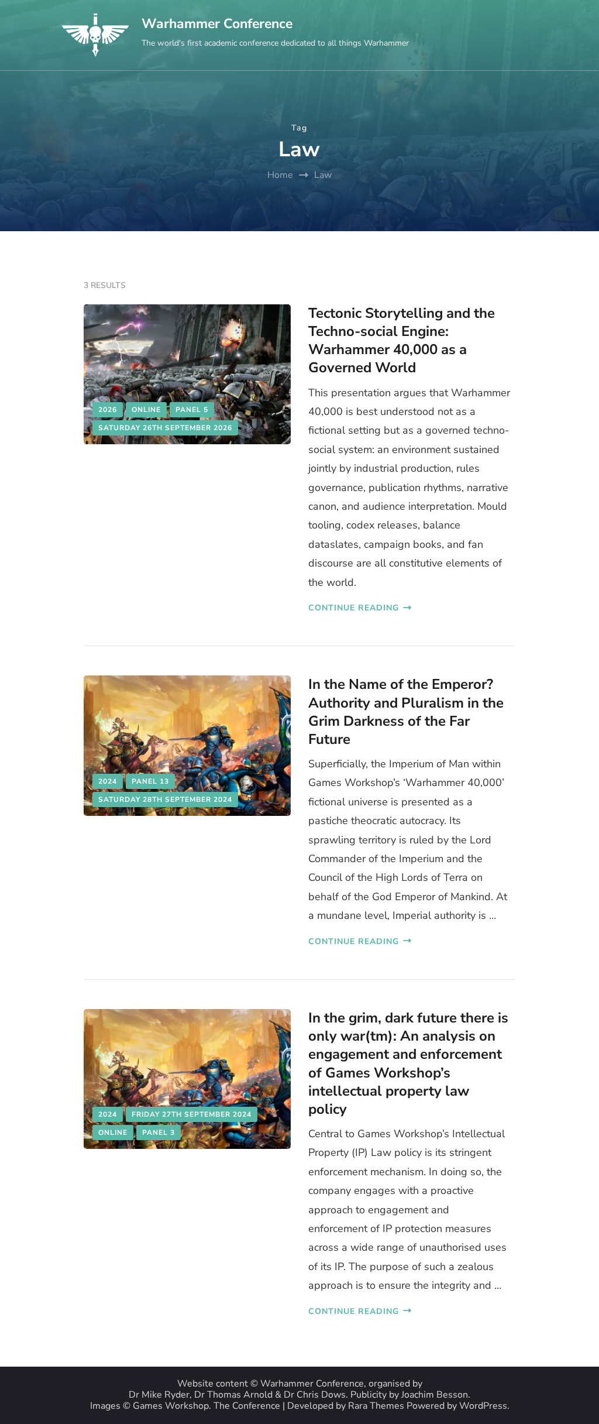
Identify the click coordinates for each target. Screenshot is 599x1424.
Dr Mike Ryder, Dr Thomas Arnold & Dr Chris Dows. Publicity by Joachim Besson (298, 1395)
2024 (107, 781)
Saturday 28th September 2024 (165, 799)
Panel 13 (150, 781)
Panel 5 (191, 409)
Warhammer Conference (217, 24)
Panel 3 (158, 1132)
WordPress (483, 1406)
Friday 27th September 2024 (192, 1114)
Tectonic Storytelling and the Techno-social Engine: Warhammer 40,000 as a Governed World (401, 341)
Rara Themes (376, 1406)
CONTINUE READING (353, 607)
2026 (107, 409)
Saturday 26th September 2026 (165, 428)
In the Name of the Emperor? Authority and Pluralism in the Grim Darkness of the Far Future (406, 712)
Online (146, 409)
